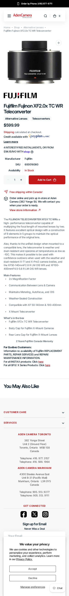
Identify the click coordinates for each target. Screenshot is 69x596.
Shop (17, 27)
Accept (32, 568)
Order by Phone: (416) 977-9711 (36, 3)
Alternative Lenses (33, 27)
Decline (32, 578)
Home (7, 27)
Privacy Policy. (24, 559)
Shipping (9, 132)
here (40, 361)
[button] (9, 16)
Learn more (11, 141)
